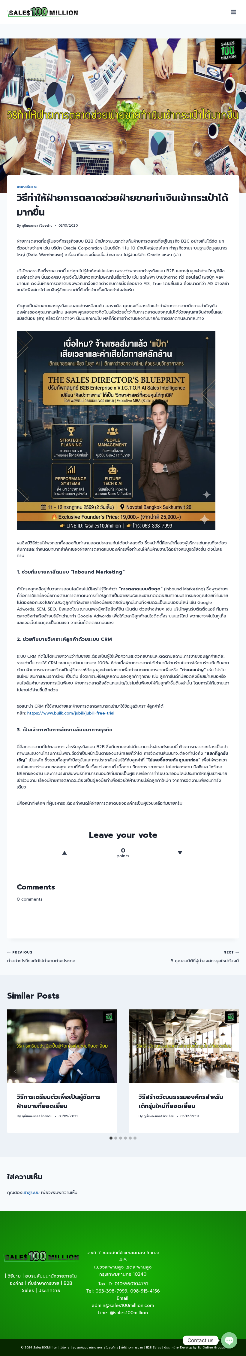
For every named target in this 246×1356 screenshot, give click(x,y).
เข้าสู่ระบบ (31, 1192)
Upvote (64, 853)
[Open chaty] (229, 1340)
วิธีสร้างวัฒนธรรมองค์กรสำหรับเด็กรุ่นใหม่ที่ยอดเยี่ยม (181, 1101)
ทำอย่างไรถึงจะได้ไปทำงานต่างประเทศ (41, 957)
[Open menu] (233, 12)
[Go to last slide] (15, 1071)
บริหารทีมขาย (27, 187)
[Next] (230, 1071)
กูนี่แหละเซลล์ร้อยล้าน (37, 225)
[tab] (111, 1138)
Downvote (180, 853)
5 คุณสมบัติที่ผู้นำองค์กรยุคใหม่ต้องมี (205, 957)
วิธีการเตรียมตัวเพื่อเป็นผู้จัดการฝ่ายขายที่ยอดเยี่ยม (58, 1101)
